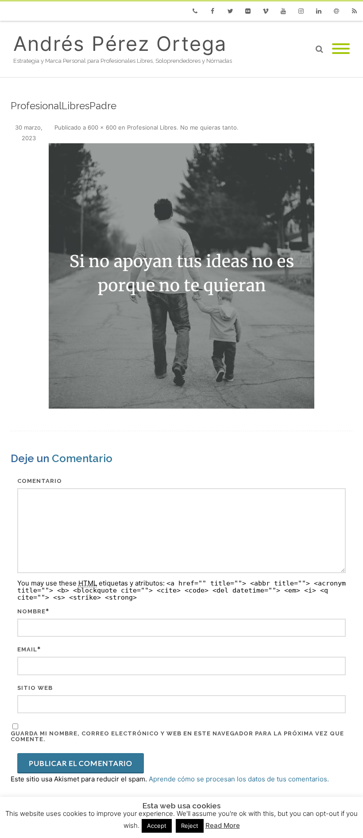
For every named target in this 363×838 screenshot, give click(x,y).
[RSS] (354, 11)
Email (27, 649)
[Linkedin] (319, 11)
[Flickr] (248, 11)
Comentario (39, 481)
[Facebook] (212, 11)
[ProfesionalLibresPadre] (181, 276)
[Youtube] (283, 11)
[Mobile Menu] (341, 49)
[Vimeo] (265, 11)
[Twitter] (230, 11)
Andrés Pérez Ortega (120, 43)
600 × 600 (102, 127)
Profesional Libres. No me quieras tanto (182, 127)
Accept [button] (156, 825)
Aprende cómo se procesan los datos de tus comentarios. (239, 779)
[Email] (336, 11)
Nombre (31, 611)
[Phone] (195, 11)
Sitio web (35, 688)
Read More (222, 825)
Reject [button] (189, 825)
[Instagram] (301, 11)
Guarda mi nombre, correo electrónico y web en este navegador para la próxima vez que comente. (177, 736)
